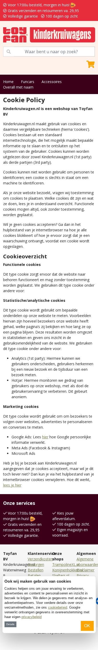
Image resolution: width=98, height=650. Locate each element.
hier (45, 436)
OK (87, 626)
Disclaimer (85, 569)
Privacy (83, 575)
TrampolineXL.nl (65, 564)
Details (10, 624)
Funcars (27, 81)
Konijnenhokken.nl (67, 569)
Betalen (34, 575)
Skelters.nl (60, 575)
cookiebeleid (57, 607)
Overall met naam (18, 87)
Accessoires (52, 81)
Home (8, 81)
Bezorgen (36, 564)
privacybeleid (31, 617)
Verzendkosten (40, 558)
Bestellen (35, 569)
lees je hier (12, 485)
